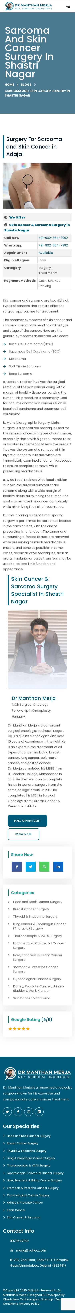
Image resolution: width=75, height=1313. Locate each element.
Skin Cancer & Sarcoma (31, 998)
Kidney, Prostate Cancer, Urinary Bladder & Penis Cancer (38, 988)
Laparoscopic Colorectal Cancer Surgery (39, 945)
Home (9, 84)
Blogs (26, 84)
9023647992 (19, 1241)
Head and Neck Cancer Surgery (37, 902)
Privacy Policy (29, 1304)
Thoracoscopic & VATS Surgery (37, 936)
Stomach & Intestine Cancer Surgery (35, 969)
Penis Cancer (16, 1210)
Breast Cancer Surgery (31, 909)
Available (46, 252)
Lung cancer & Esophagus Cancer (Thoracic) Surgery (39, 926)
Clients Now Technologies (21, 1299)
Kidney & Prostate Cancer (25, 1203)
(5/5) (46, 1019)
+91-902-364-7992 (53, 238)
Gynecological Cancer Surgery (37, 979)
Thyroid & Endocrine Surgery (35, 916)
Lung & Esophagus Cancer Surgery (31, 1158)
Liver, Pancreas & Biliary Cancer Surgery (37, 957)
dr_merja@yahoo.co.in (28, 1250)
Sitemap (47, 1299)
